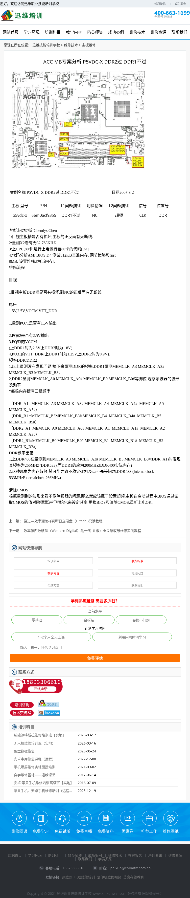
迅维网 (67, 877)
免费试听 (63, 831)
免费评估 (95, 658)
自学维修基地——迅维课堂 (34, 774)
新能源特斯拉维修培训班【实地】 (40, 735)
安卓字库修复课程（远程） (34, 759)
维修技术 (71, 45)
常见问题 (137, 573)
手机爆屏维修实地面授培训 (34, 767)
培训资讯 (155, 855)
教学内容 (53, 573)
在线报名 (135, 855)
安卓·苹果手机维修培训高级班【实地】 (44, 782)
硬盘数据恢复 (24, 751)
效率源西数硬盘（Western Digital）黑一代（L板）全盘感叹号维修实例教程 (82, 531)
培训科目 (53, 561)
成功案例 (180, 4)
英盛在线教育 (133, 877)
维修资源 (175, 855)
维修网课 (19, 831)
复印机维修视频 (109, 877)
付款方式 (53, 585)
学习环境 (35, 855)
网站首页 (15, 855)
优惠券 (127, 831)
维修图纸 (171, 831)
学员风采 (105, 858)
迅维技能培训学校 (46, 45)
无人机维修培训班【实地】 (34, 743)
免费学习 (41, 831)
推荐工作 (149, 831)
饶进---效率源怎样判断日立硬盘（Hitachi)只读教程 (63, 521)
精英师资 (75, 855)
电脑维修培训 (84, 877)
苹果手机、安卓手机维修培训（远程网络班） (44, 790)
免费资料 (106, 831)
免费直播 (84, 831)
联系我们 (137, 585)
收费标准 (137, 561)
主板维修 (89, 45)
